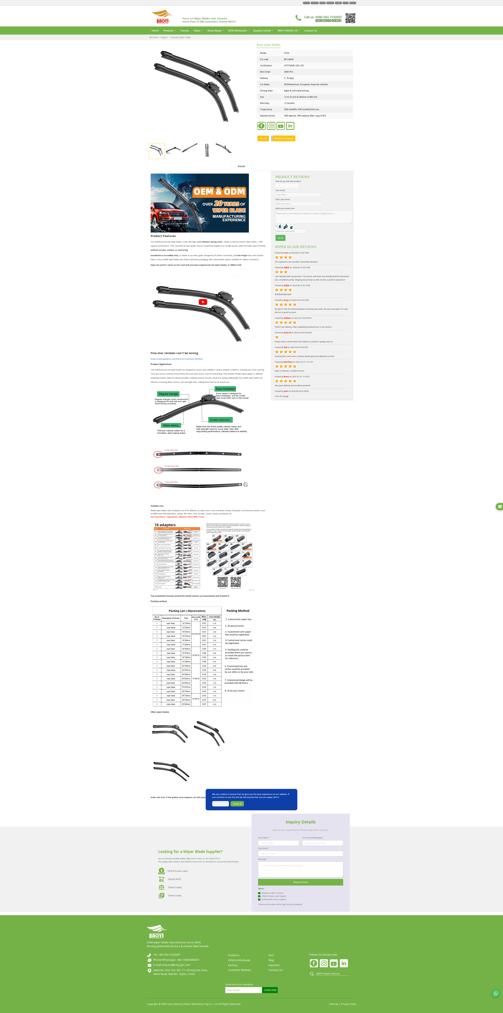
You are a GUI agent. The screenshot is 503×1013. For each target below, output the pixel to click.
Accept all (237, 804)
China (345, 3)
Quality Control (262, 30)
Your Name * (263, 837)
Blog (271, 960)
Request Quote (300, 882)
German (314, 3)
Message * (262, 859)
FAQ (271, 955)
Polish (322, 3)
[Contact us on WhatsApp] (496, 993)
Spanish (330, 3)
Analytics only (221, 804)
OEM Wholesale (237, 30)
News (197, 30)
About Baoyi (214, 30)
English (338, 3)
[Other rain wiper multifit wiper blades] (170, 734)
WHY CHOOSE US (287, 30)
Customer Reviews (239, 970)
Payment (274, 965)
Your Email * (263, 848)
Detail (241, 166)
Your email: (280, 190)
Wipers (164, 37)
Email (263, 138)
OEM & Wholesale (239, 960)
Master (352, 3)
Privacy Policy (348, 1004)
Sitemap (334, 1004)
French (306, 3)
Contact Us (310, 30)
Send (280, 237)
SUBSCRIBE (270, 990)
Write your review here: (285, 208)
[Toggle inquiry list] (499, 506)
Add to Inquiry (285, 138)
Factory (184, 30)
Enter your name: (282, 199)
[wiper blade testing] (203, 308)
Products (168, 30)
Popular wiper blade (181, 37)
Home (155, 30)
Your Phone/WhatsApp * (312, 837)
